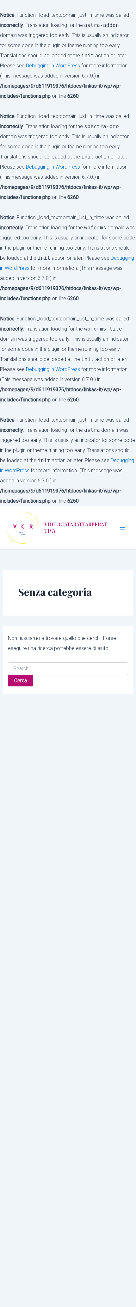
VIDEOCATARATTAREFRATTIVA (75, 527)
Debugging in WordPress (53, 66)
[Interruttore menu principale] (123, 528)
